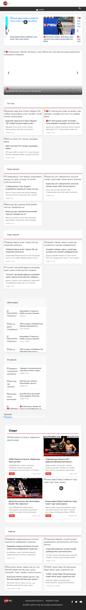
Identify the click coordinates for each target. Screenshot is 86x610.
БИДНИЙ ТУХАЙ (52, 601)
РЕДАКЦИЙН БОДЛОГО (34, 601)
